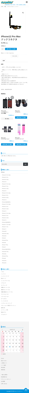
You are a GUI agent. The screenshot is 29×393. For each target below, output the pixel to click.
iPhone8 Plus (5, 240)
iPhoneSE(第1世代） (6, 249)
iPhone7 (4, 247)
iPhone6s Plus (5, 251)
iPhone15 (4, 190)
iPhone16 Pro (5, 177)
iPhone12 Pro (5, 215)
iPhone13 (4, 211)
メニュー (26, 2)
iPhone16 (4, 181)
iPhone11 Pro (5, 226)
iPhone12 (4, 220)
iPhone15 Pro (5, 186)
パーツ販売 (3, 365)
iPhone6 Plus (5, 256)
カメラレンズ (4, 285)
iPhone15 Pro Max (6, 184)
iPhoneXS (4, 235)
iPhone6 (4, 258)
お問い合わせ (4, 383)
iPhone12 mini (5, 217)
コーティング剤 (4, 310)
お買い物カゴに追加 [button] (21, 117)
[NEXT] (22, 329)
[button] (23, 12)
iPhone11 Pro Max (6, 224)
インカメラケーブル (5, 280)
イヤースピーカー (5, 296)
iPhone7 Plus (5, 244)
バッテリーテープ (5, 276)
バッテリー (3, 274)
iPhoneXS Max (5, 233)
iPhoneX (4, 238)
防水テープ (3, 278)
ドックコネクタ (4, 301)
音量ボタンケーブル (5, 287)
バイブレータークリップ (6, 303)
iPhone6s (4, 253)
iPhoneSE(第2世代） (6, 222)
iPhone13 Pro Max (6, 204)
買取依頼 (3, 369)
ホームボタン (4, 298)
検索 (3, 160)
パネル (2, 271)
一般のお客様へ (4, 374)
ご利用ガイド (4, 363)
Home (2, 358)
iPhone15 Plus (5, 188)
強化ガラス (3, 312)
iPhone (3, 172)
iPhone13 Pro (5, 206)
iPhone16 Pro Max (6, 175)
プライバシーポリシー (6, 379)
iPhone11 (4, 229)
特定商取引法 (4, 377)
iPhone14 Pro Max (6, 193)
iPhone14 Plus (5, 197)
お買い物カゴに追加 (11, 49)
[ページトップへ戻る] (25, 389)
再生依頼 (3, 367)
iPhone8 (4, 242)
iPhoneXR (4, 231)
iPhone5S (4, 260)
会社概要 (3, 381)
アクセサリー (4, 314)
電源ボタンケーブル (5, 289)
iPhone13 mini (5, 208)
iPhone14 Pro (5, 195)
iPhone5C (4, 262)
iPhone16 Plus (5, 179)
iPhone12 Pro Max (6, 213)
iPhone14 (4, 199)
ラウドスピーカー (5, 294)
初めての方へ (4, 360)
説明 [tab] (4, 60)
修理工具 (3, 307)
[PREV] (2, 329)
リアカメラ (3, 283)
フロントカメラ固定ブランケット (8, 305)
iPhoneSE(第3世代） (6, 202)
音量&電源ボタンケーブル (7, 292)
